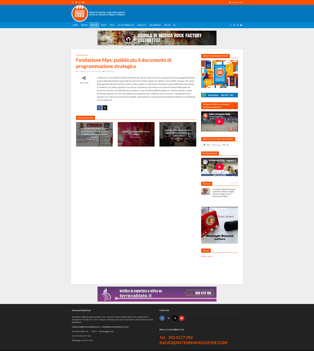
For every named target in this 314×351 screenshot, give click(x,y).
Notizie (94, 25)
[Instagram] (175, 318)
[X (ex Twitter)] (168, 318)
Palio (112, 25)
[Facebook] (162, 318)
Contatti (141, 25)
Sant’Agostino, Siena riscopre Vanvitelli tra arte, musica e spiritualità (178, 133)
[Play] (204, 144)
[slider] (233, 145)
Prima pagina (82, 55)
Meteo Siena (206, 256)
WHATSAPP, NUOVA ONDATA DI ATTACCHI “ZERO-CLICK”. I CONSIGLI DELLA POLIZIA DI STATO (94, 132)
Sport (104, 25)
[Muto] (228, 144)
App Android (155, 25)
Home (75, 25)
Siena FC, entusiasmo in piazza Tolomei (136, 132)
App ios (167, 25)
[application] (219, 145)
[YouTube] (181, 318)
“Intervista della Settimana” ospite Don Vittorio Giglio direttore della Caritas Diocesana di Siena (224, 192)
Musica (84, 25)
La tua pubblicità (126, 25)
